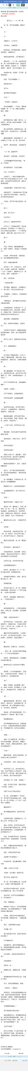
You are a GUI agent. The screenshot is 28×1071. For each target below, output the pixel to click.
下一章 (18, 7)
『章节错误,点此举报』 (8, 14)
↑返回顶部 (24, 1060)
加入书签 (7, 1053)
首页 (26, 1)
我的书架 (14, 1060)
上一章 (9, 7)
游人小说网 (8, 1060)
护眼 (18, 5)
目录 (14, 7)
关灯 (23, 5)
